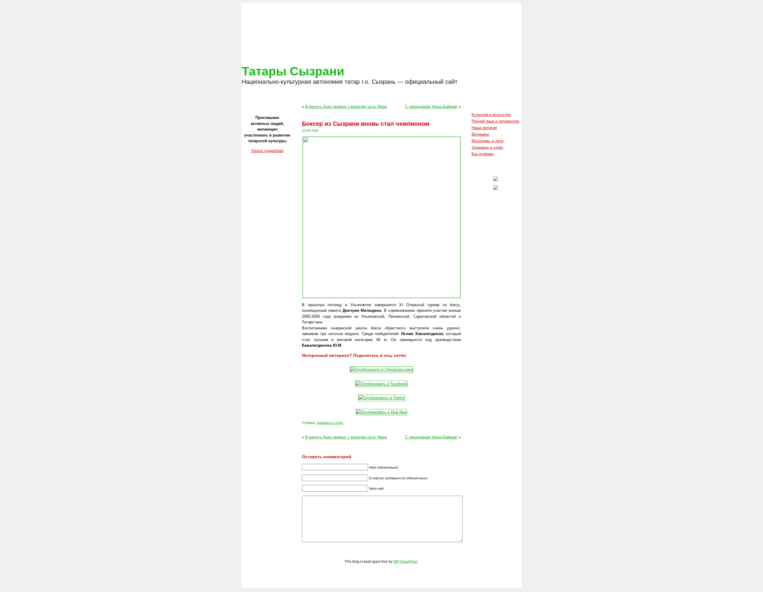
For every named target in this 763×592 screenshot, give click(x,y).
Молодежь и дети (487, 141)
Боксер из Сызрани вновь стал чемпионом (365, 123)
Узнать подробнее (267, 150)
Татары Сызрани (293, 71)
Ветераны (480, 134)
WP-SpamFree (405, 562)
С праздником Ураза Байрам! (431, 106)
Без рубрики (483, 154)
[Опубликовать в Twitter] (381, 398)
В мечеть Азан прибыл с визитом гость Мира (346, 106)
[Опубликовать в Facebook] (381, 384)
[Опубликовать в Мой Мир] (381, 412)
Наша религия (484, 127)
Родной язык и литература (495, 121)
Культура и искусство (491, 114)
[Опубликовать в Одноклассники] (381, 369)
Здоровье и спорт (330, 422)
